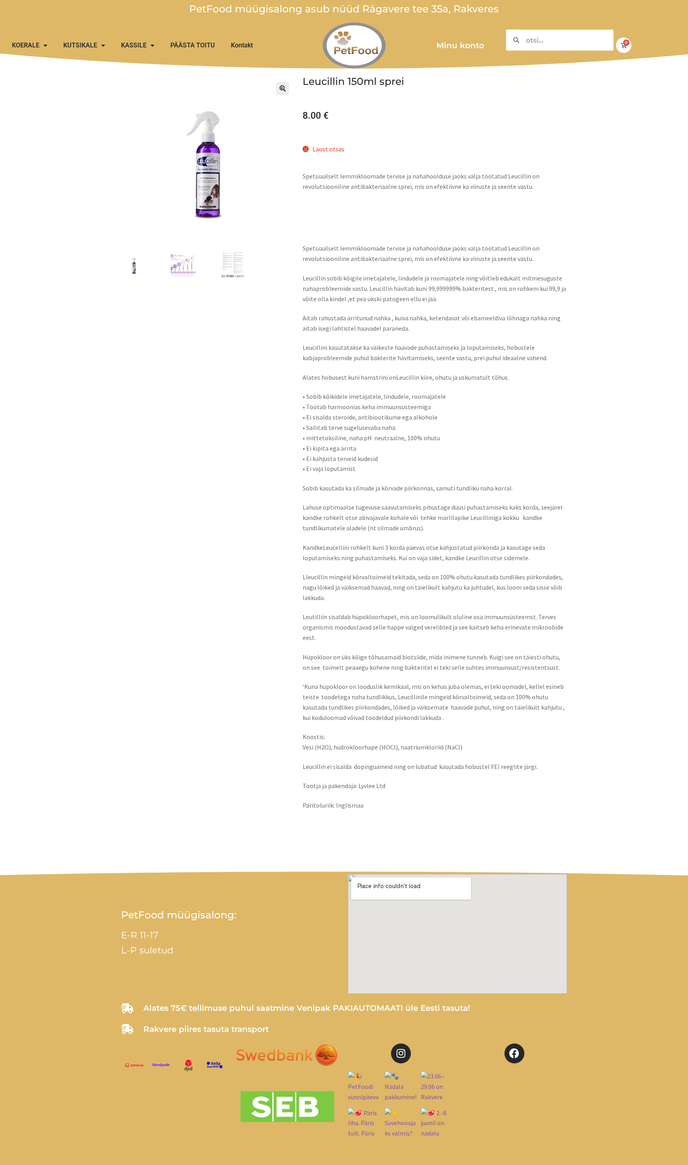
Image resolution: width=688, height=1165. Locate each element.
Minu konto (460, 45)
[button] (282, 88)
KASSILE (134, 45)
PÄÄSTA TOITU (192, 45)
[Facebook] (514, 1053)
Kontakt (242, 45)
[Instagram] (401, 1053)
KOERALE (25, 45)
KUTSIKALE (80, 45)
